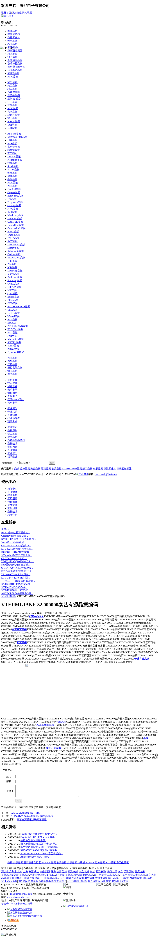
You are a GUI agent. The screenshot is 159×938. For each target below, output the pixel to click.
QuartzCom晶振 (15, 225)
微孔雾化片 (13, 37)
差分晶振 (12, 374)
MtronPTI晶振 (14, 218)
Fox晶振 (11, 199)
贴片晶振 (56, 468)
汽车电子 (12, 402)
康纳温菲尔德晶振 (17, 137)
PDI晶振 (11, 264)
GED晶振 (12, 303)
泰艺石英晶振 (53, 748)
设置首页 (6, 12)
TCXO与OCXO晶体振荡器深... (18, 581)
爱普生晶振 (13, 95)
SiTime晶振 (13, 169)
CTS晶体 (12, 102)
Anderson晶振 (14, 277)
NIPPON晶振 (14, 287)
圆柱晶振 (99, 874)
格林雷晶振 (13, 150)
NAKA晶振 (13, 121)
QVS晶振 (12, 293)
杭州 (59, 871)
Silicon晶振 (13, 274)
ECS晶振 (12, 143)
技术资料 (12, 383)
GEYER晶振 (14, 205)
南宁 (120, 871)
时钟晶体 (90, 878)
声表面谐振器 (124, 468)
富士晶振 (12, 118)
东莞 (31, 871)
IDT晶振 (12, 153)
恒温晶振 (12, 371)
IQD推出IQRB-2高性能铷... (16, 552)
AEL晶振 (12, 186)
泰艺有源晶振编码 (27, 819)
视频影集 (12, 495)
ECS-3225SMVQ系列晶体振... (17, 548)
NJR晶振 (12, 128)
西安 (98, 871)
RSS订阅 (113, 881)
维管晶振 (12, 173)
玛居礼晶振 (13, 115)
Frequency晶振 (15, 202)
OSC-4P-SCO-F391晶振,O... (16, 545)
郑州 (103, 871)
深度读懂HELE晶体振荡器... (16, 584)
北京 (19, 871)
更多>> (5, 529)
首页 (3, 596)
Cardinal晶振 (14, 189)
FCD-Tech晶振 (15, 329)
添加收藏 (17, 12)
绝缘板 (82, 862)
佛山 (36, 871)
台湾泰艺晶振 (14, 70)
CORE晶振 (13, 283)
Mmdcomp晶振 (15, 215)
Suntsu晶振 (13, 231)
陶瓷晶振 (12, 31)
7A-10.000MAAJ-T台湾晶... (15, 574)
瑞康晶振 (12, 176)
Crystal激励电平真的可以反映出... (38, 837)
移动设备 (12, 386)
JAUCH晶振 (14, 156)
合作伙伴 (12, 501)
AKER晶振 (13, 73)
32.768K (66, 468)
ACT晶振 (12, 241)
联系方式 (12, 421)
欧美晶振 (33, 881)
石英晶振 (12, 44)
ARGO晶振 (13, 349)
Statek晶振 (12, 166)
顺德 (47, 871)
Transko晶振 (13, 234)
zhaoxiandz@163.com (106, 474)
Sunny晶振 (13, 345)
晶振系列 (12, 881)
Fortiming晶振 (14, 280)
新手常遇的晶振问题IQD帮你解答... (39, 847)
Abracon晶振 (14, 133)
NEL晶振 (12, 319)
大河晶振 (12, 111)
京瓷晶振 (12, 105)
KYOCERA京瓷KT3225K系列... (18, 539)
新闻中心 (12, 488)
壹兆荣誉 (12, 505)
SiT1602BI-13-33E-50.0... (14, 587)
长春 (92, 871)
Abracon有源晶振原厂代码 (25, 813)
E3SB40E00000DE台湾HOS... (17, 571)
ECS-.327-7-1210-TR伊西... (15, 577)
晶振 (16, 468)
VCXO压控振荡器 (30, 878)
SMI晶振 (12, 124)
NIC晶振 (12, 290)
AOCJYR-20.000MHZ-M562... (17, 593)
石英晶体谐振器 (33, 862)
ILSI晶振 (12, 212)
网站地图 (27, 12)
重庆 (137, 871)
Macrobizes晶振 (15, 339)
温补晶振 (12, 361)
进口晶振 (87, 468)
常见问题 (12, 508)
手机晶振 (125, 874)
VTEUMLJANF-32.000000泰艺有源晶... (41, 853)
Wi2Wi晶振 (13, 238)
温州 (64, 871)
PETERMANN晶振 (17, 326)
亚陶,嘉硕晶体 (15, 98)
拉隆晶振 (12, 163)
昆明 (126, 871)
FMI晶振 (12, 336)
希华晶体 (12, 40)
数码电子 (12, 389)
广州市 (13, 871)
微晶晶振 (12, 179)
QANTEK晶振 (15, 221)
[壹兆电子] (7, 16)
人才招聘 (12, 415)
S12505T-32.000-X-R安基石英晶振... (39, 850)
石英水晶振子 (36, 616)
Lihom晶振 (13, 247)
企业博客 (12, 492)
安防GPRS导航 (15, 399)
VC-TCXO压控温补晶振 (71, 878)
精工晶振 (12, 85)
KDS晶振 (12, 82)
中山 (42, 871)
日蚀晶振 (12, 140)
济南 (131, 871)
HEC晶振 (12, 332)
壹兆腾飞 (12, 408)
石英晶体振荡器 (45, 725)
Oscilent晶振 (13, 254)
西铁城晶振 (13, 92)
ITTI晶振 (12, 261)
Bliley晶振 (12, 300)
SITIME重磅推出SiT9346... (15, 590)
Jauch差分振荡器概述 (12, 542)
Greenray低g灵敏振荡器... (14, 535)
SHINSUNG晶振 (16, 257)
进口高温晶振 (111, 874)
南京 (81, 871)
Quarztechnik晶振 (16, 228)
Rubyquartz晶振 (15, 251)
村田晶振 (12, 89)
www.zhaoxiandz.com (18, 897)
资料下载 (12, 380)
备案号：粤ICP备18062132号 (16, 903)
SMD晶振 (76, 468)
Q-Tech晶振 (13, 313)
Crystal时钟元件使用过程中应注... (38, 834)
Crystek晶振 (13, 192)
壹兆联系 (12, 411)
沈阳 (114, 871)
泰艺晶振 (42, 819)
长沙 (75, 871)
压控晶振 (12, 364)
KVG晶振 (12, 208)
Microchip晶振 (15, 270)
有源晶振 (12, 358)
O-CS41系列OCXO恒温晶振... (17, 568)
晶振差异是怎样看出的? (33, 840)
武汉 (70, 871)
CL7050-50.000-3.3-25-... (14, 558)
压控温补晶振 (14, 367)
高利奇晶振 (13, 146)
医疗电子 (12, 396)
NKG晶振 (12, 76)
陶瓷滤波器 (13, 34)
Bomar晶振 (13, 296)
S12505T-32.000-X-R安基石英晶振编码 (32, 816)
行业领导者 (13, 418)
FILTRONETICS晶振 (18, 306)
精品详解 (12, 514)
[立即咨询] (82, 474)
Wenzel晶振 (13, 316)
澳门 (109, 871)
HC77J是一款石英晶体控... (15, 532)
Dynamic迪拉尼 (15, 352)
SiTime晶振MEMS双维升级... (16, 555)
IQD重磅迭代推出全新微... (15, 564)
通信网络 (12, 393)
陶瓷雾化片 (13, 878)
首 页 (4, 881)
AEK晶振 (12, 182)
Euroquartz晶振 (15, 195)
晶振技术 (12, 511)
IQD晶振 (12, 267)
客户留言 (93, 881)
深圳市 (5, 871)
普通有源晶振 (141, 658)
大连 (86, 871)
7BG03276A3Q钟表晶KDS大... (17, 561)
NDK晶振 (12, 108)
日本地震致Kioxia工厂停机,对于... (38, 843)
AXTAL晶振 (14, 342)
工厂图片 (12, 498)
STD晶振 (12, 309)
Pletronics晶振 (14, 159)
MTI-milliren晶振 (16, 244)
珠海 (53, 871)
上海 (25, 871)
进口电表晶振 (137, 874)
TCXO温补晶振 (48, 878)
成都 (142, 871)
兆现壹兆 (123, 881)
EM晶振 (11, 322)
